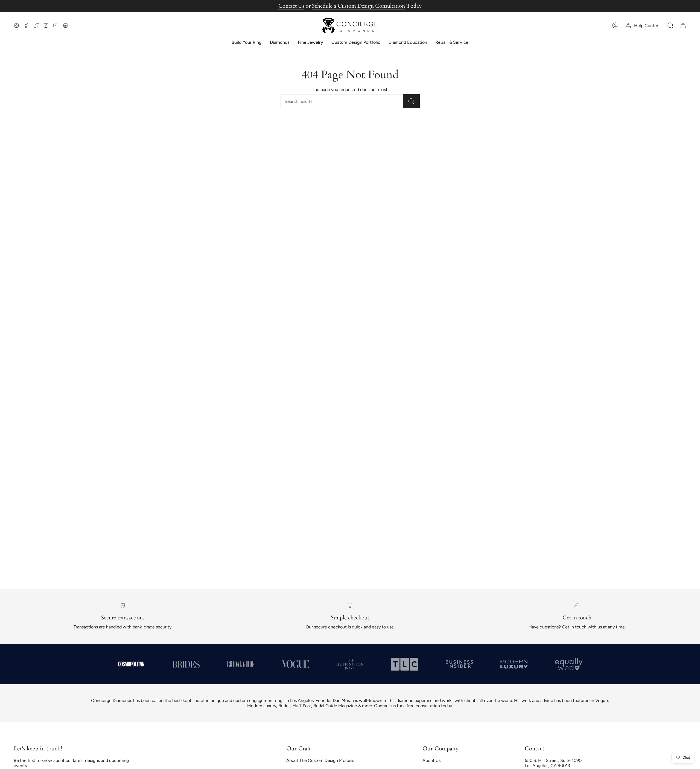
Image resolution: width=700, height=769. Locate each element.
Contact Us (291, 6)
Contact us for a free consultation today (413, 705)
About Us (431, 760)
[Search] (411, 101)
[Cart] (683, 26)
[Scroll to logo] (131, 664)
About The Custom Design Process (320, 760)
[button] (670, 26)
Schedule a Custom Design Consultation (358, 6)
